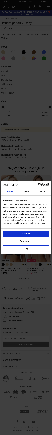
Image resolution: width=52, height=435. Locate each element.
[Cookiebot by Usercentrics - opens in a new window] (38, 184)
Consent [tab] (9, 192)
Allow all (26, 234)
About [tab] (42, 192)
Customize (24, 241)
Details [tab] (26, 192)
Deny (26, 248)
